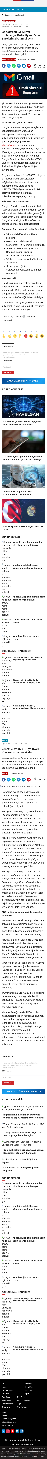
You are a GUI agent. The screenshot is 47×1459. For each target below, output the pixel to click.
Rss (6, 1440)
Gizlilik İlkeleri (29, 1444)
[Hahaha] (31, 332)
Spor (27, 1394)
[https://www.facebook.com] (12, 1431)
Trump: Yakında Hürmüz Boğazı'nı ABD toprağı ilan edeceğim (22, 1134)
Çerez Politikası (16, 1444)
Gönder (7, 372)
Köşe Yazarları (7, 1404)
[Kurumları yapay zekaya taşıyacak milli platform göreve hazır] (23, 406)
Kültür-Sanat (8, 1390)
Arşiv (19, 1404)
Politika (6, 1394)
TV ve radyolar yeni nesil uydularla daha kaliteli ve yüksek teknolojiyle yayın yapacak (22, 458)
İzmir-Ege (29, 1387)
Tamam (42, 1456)
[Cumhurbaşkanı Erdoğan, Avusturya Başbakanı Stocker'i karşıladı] (23, 1143)
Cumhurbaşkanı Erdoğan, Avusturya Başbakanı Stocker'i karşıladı (23, 1151)
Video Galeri (6, 1400)
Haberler (8, 15)
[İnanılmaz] (36, 332)
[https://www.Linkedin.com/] (17, 1431)
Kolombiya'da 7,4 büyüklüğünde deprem (21, 1169)
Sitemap (13, 1440)
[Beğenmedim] (20, 332)
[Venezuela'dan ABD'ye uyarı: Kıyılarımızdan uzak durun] (20, 786)
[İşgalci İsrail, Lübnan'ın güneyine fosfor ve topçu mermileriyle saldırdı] (23, 1108)
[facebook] (4, 66)
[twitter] (9, 66)
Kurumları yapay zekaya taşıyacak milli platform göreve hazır (22, 423)
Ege (4, 1384)
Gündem (6, 1387)
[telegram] (19, 66)
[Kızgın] (26, 332)
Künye (30, 1440)
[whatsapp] (14, 66)
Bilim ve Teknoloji (18, 15)
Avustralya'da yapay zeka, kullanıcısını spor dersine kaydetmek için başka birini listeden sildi (23, 493)
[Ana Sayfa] (2, 15)
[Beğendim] (4, 332)
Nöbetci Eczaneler (9, 1422)
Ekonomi (28, 1384)
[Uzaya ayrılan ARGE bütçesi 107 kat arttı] (23, 511)
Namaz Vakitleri (8, 1425)
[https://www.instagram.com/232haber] (8, 1431)
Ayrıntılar (34, 1456)
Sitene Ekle (22, 1440)
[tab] (8, 346)
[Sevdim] (15, 332)
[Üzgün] (42, 332)
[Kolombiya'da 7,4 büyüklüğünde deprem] (23, 1161)
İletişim (37, 1440)
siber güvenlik (9, 145)
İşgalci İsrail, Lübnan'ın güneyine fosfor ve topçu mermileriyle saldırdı (23, 1116)
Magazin (28, 1390)
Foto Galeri (6, 1397)
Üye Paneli (21, 1397)
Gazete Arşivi (22, 1407)
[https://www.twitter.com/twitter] (3, 1431)
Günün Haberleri (23, 1400)
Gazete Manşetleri (9, 1419)
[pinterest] (29, 66)
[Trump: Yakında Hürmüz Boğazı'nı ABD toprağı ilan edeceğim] (23, 1126)
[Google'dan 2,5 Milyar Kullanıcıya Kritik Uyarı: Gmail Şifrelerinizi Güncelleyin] (23, 85)
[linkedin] (24, 66)
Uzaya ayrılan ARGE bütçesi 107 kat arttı (23, 528)
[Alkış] (9, 332)
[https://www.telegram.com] (22, 1431)
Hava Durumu (7, 1415)
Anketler (5, 1412)
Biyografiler (6, 1407)
